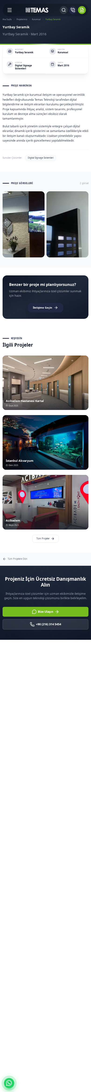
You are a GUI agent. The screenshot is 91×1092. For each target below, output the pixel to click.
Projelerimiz (22, 19)
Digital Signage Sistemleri (40, 157)
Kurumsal (36, 19)
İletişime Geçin (42, 307)
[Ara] (64, 10)
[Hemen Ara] (73, 10)
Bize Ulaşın (45, 612)
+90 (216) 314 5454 (48, 624)
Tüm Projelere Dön (17, 558)
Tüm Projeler (43, 538)
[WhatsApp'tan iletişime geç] (9, 1083)
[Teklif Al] (82, 10)
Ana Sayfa (7, 19)
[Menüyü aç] (9, 10)
